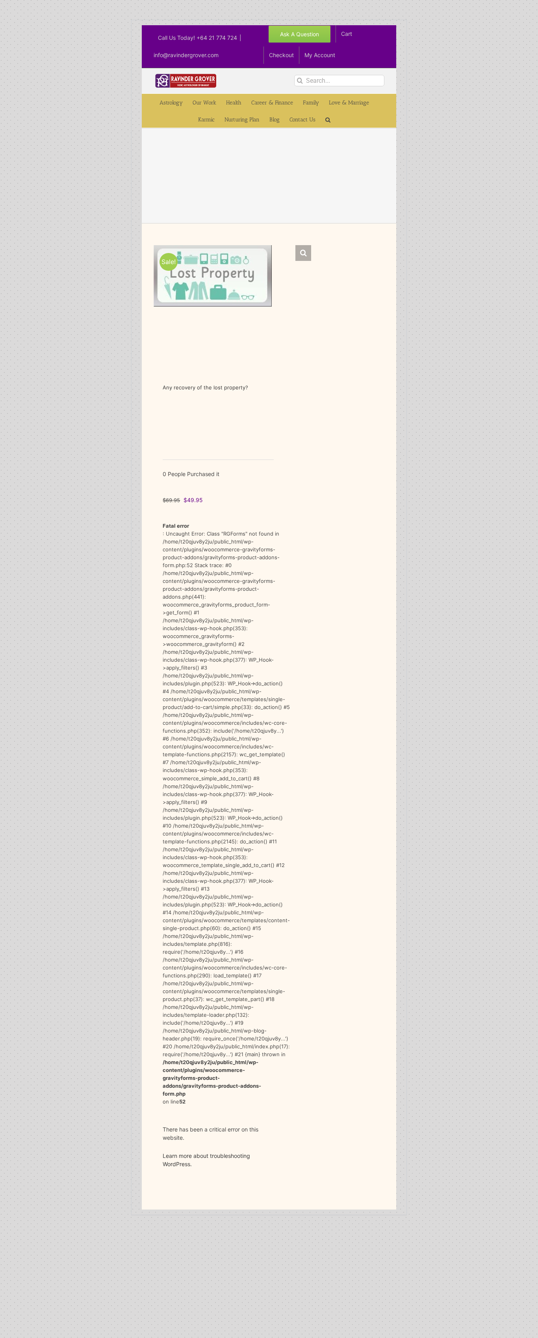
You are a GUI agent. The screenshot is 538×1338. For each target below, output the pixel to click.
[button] (327, 119)
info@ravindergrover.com (186, 55)
